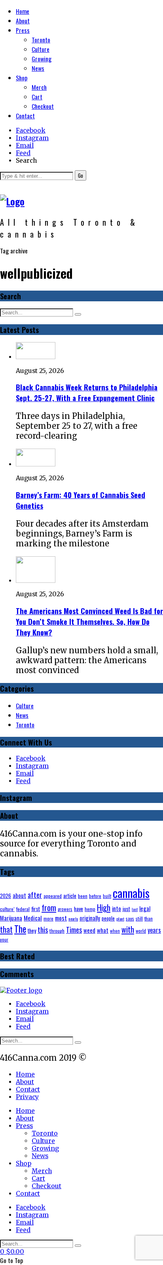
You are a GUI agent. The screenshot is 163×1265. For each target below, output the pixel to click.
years (154, 930)
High (103, 907)
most (61, 917)
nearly (73, 918)
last (135, 909)
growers (65, 909)
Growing (41, 58)
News (38, 68)
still (139, 918)
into (116, 908)
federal (23, 909)
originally (90, 918)
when (115, 931)
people (108, 918)
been (82, 896)
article (69, 896)
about (19, 895)
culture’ (7, 908)
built (107, 896)
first (35, 908)
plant (120, 918)
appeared (53, 896)
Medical (33, 917)
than (148, 918)
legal (144, 908)
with (127, 929)
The (20, 929)
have (78, 908)
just (126, 909)
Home (22, 11)
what (102, 930)
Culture (40, 49)
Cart (37, 96)
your (4, 939)
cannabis (131, 892)
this (43, 929)
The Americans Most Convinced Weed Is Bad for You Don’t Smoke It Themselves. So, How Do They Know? (89, 621)
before (95, 895)
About (23, 20)
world (141, 930)
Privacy (27, 1097)
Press (23, 30)
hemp (90, 908)
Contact (25, 115)
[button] (80, 175)
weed (89, 930)
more (48, 918)
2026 (5, 896)
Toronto (41, 39)
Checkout (43, 106)
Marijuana (11, 918)
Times (74, 929)
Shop (21, 77)
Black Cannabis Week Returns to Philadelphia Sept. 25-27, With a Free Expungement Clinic (86, 392)
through (56, 930)
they (32, 930)
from (49, 907)
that (6, 929)
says (130, 918)
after (35, 895)
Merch (39, 87)
